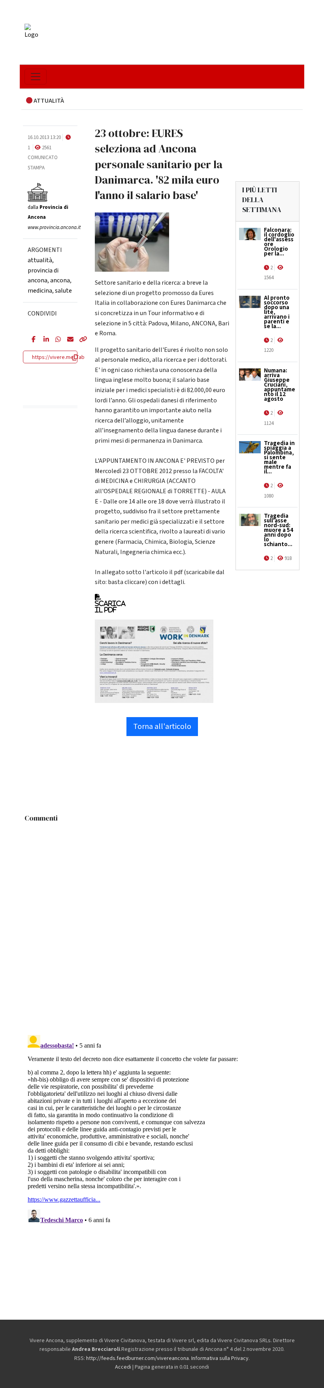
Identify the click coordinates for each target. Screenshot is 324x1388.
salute (63, 290)
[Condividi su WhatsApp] (55, 340)
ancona (60, 280)
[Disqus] (162, 925)
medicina (40, 290)
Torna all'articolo (162, 726)
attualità (40, 260)
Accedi (123, 1367)
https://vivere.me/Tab (58, 357)
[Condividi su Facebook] (32, 340)
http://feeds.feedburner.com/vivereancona (137, 1358)
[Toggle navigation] (35, 77)
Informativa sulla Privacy (220, 1358)
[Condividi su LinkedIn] (43, 340)
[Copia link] (79, 340)
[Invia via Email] (67, 340)
